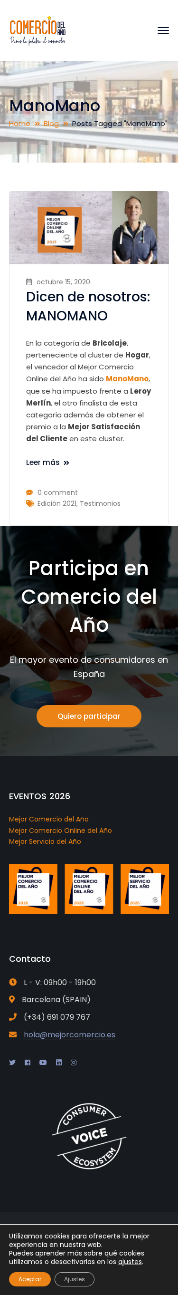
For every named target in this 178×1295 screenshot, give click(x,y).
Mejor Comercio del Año (49, 819)
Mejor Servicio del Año (45, 841)
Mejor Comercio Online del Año (60, 830)
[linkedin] (59, 1062)
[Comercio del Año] (37, 30)
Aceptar (30, 1279)
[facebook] (27, 1062)
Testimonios (100, 503)
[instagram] (73, 1062)
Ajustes (74, 1279)
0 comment (57, 492)
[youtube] (43, 1062)
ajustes (130, 1261)
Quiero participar (89, 716)
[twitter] (12, 1062)
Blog (51, 123)
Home (19, 123)
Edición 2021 (56, 503)
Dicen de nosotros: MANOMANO (88, 306)
